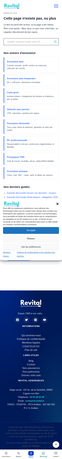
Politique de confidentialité (31, 339)
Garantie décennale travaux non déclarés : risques (31, 193)
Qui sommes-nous (31, 335)
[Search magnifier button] (55, 42)
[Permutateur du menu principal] (56, 6)
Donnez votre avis (31, 375)
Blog (31, 361)
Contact (31, 364)
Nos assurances (31, 368)
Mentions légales (31, 342)
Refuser (31, 238)
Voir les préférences (31, 247)
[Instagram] (36, 320)
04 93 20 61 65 (37, 397)
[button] (57, 203)
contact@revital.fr (34, 401)
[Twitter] (26, 320)
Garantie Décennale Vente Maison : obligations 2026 (32, 197)
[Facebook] (17, 320)
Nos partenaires (31, 371)
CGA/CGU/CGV (31, 346)
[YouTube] (45, 320)
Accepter (31, 230)
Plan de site (31, 350)
